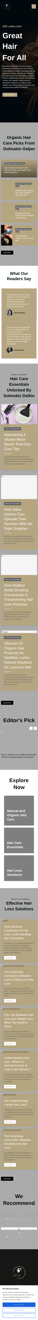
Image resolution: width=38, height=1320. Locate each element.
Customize (19, 1310)
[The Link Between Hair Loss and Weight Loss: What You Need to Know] (10, 1009)
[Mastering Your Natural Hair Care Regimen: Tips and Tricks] (6, 190)
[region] (19, 1302)
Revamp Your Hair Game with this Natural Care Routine (24, 215)
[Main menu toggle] (34, 6)
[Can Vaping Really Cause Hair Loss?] (8, 1095)
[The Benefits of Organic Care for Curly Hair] (6, 235)
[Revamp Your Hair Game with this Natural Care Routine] (6, 212)
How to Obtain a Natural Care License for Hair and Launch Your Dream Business (17, 170)
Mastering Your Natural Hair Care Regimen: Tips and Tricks (24, 192)
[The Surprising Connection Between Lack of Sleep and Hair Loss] (12, 966)
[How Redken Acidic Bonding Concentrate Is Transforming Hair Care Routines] (19, 565)
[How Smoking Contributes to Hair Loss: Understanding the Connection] (4, 920)
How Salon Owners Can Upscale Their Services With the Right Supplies (18, 519)
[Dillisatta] (7, 6)
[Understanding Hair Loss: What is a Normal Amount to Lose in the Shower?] (14, 1052)
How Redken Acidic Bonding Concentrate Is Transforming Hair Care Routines (18, 594)
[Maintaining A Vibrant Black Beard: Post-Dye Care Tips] (19, 414)
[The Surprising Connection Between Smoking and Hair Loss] (11, 1130)
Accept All (19, 1305)
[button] (35, 728)
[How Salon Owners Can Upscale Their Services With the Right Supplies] (19, 487)
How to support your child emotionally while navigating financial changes (18, 755)
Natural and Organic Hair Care (17, 815)
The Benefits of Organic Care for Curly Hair (24, 238)
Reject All (19, 1316)
